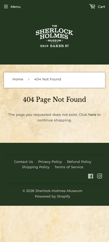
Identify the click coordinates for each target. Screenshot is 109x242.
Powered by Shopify (52, 196)
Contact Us (23, 161)
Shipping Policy (35, 167)
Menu (16, 6)
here (92, 114)
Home (17, 79)
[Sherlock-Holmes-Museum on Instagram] (99, 177)
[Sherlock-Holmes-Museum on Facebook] (90, 177)
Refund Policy (79, 161)
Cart (101, 6)
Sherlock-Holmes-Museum (59, 191)
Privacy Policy (50, 161)
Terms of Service (68, 167)
